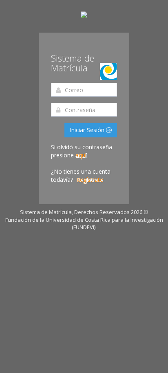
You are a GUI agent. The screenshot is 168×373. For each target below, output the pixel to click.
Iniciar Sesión (88, 130)
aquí (80, 155)
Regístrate (89, 179)
